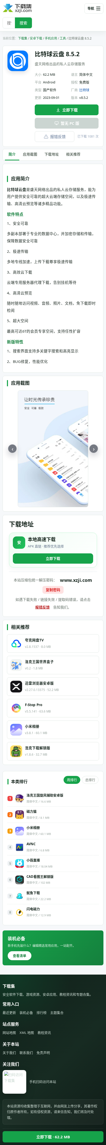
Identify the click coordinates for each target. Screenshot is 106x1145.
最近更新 (9, 1012)
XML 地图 (27, 1032)
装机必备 (26, 1012)
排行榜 (42, 1012)
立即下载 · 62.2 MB (53, 1136)
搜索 (23, 22)
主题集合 (57, 1012)
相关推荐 (73, 154)
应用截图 (30, 154)
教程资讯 (44, 1032)
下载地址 (52, 154)
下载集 (22, 38)
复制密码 (53, 589)
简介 (12, 154)
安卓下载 (36, 38)
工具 (63, 38)
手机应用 (51, 38)
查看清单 (19, 955)
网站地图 (9, 1032)
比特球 (84, 90)
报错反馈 (58, 136)
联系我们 (26, 1052)
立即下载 (70, 109)
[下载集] (26, 8)
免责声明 (43, 1052)
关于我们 (9, 1052)
